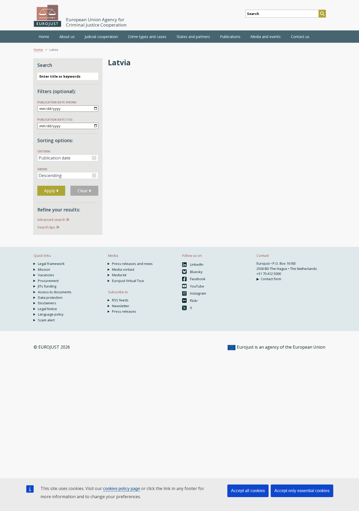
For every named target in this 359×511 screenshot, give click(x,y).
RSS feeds (120, 300)
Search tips (46, 227)
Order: (42, 169)
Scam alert (46, 320)
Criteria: (44, 151)
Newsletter (120, 306)
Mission (44, 269)
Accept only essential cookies (302, 490)
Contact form (271, 278)
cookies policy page (121, 488)
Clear (83, 191)
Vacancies (46, 275)
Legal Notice (47, 308)
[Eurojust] (47, 16)
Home (44, 36)
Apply (50, 191)
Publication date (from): (57, 102)
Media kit (119, 275)
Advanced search (51, 219)
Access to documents (54, 292)
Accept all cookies (248, 490)
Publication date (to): (55, 119)
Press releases (124, 311)
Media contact (123, 269)
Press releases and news (132, 263)
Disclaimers (47, 303)
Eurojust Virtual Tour (128, 280)
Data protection (50, 297)
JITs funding (47, 286)
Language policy (51, 314)
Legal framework (51, 263)
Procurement (48, 280)
